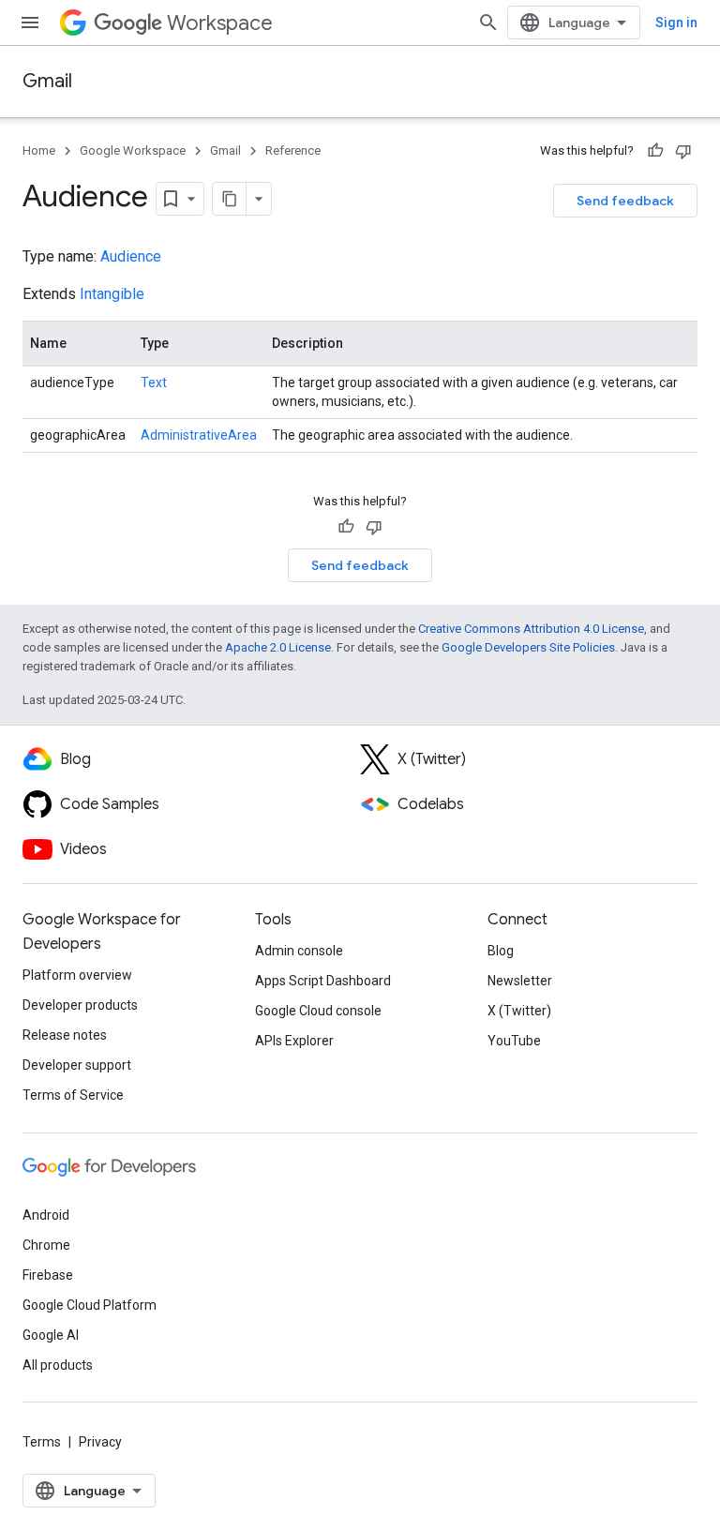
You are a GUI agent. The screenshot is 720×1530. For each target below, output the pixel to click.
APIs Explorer (294, 1040)
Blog (501, 950)
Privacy (100, 1441)
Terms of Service (73, 1095)
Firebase (47, 1275)
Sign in (676, 22)
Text (154, 382)
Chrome (46, 1245)
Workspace (220, 23)
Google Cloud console (318, 1010)
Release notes (64, 1035)
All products (57, 1365)
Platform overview (77, 975)
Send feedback (625, 200)
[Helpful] (655, 151)
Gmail (47, 81)
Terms (41, 1441)
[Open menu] (30, 22)
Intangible (112, 294)
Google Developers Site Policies (528, 647)
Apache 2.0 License (278, 647)
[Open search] (488, 22)
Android (45, 1215)
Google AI (50, 1335)
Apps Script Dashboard (323, 980)
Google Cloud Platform (89, 1305)
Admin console (299, 950)
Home (38, 150)
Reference (293, 150)
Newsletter (520, 980)
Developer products (80, 1005)
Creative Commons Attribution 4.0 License (531, 629)
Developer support (76, 1065)
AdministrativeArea (199, 435)
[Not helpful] (683, 151)
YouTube (514, 1040)
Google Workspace (133, 150)
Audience (130, 256)
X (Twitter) (519, 1010)
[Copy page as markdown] (230, 199)
